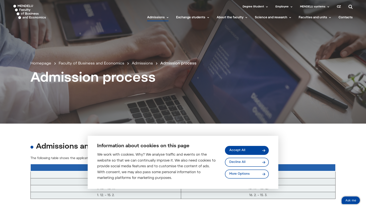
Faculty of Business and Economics (91, 63)
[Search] (350, 7)
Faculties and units (313, 17)
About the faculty (230, 17)
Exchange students (190, 17)
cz (339, 6)
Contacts (346, 17)
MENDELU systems (312, 7)
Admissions (156, 17)
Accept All (237, 150)
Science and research (271, 17)
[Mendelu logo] (36, 12)
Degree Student (253, 7)
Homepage (40, 63)
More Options (239, 173)
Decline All (237, 162)
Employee (282, 7)
